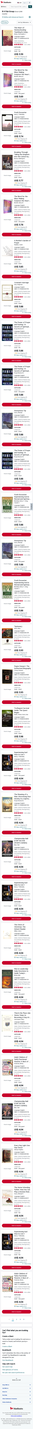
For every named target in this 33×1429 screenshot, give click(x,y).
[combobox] (19, 6)
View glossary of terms (10, 1370)
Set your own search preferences (13, 1372)
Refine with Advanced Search (13, 17)
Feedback (31, 506)
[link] (30, 17)
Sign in (25, 2)
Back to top (16, 1380)
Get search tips (7, 1367)
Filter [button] (5, 22)
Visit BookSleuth (7, 1360)
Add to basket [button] (16, 64)
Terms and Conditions (16, 1415)
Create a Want (7, 1346)
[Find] (30, 6)
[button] (26, 60)
